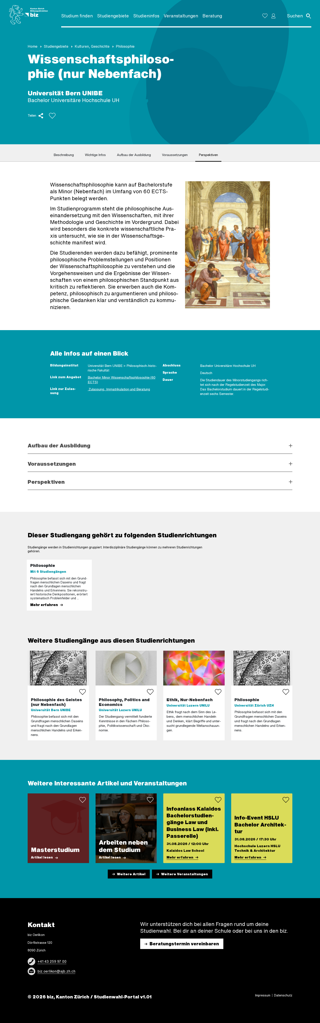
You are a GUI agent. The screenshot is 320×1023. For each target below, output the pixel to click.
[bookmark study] (82, 692)
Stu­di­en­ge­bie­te (56, 46)
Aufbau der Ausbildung (59, 445)
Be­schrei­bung (64, 154)
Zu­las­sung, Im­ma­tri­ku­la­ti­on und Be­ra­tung (119, 389)
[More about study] (58, 695)
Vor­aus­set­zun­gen (175, 154)
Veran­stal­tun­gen (181, 15)
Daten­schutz (283, 995)
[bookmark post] (82, 800)
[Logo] (28, 15)
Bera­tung (212, 15)
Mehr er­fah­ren (44, 604)
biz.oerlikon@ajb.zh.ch (56, 971)
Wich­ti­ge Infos (95, 154)
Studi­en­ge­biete (113, 15)
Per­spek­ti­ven (208, 154)
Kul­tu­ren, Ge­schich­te (92, 46)
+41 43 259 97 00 (51, 961)
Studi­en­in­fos (146, 15)
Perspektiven (46, 481)
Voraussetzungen (52, 463)
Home (32, 46)
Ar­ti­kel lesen (42, 857)
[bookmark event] (218, 800)
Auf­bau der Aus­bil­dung (134, 154)
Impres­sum (262, 995)
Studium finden (77, 15)
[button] (273, 16)
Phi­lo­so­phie (125, 46)
